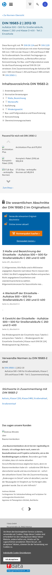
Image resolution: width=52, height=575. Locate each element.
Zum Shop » (8, 187)
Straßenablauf (40, 398)
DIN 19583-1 (10, 367)
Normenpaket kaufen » (27, 233)
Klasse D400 (27, 398)
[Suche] (38, 4)
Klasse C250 (15, 398)
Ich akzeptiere (11, 559)
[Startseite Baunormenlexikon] (4, 4)
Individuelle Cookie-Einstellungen (17, 552)
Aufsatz (5, 398)
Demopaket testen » (26, 241)
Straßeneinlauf (9, 403)
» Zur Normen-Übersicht (13, 15)
